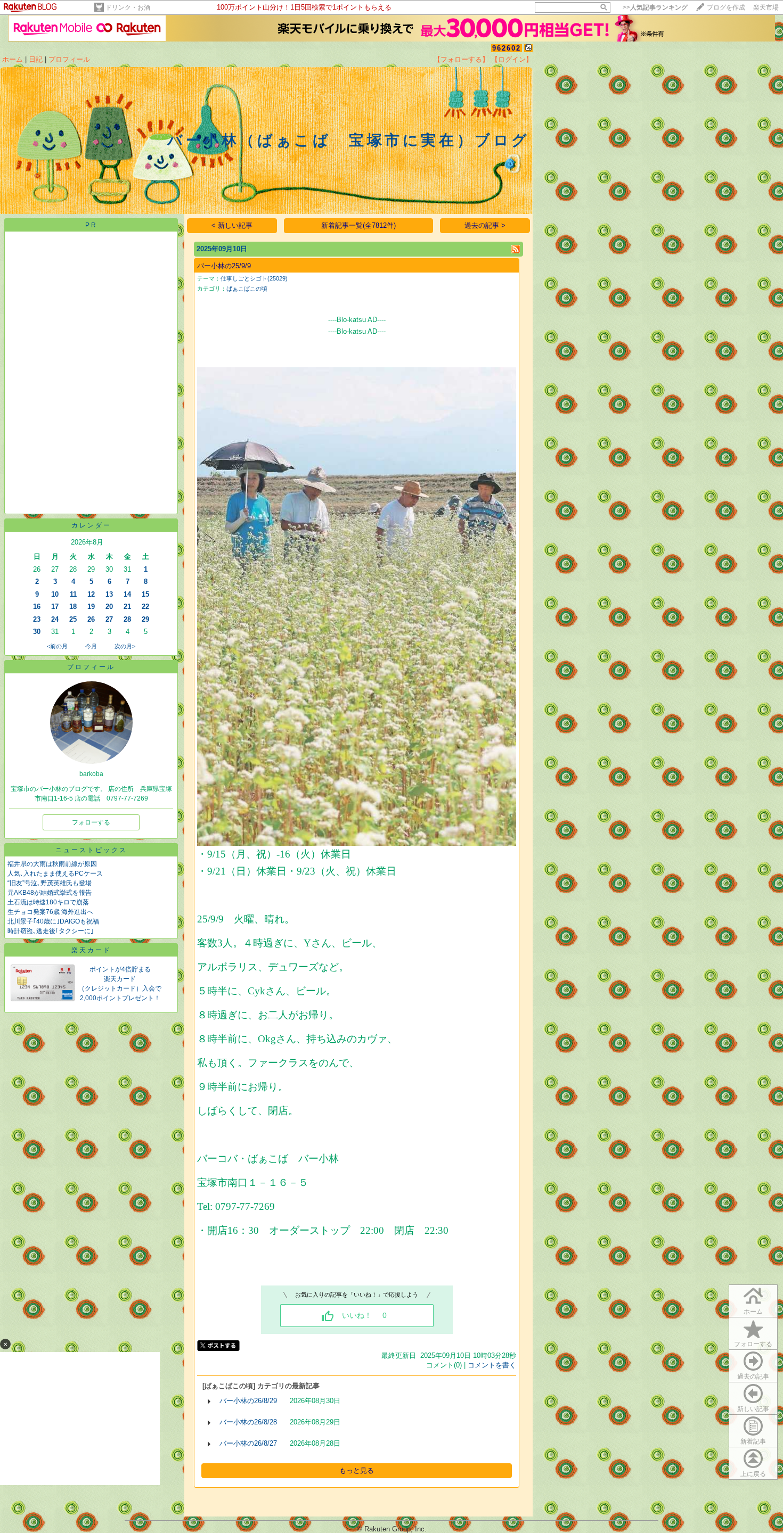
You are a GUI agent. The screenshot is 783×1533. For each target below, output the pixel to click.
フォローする (753, 1344)
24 (55, 619)
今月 (91, 646)
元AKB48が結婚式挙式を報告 (49, 892)
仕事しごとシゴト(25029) (254, 278)
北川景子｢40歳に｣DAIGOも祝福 (53, 921)
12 (91, 594)
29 (145, 619)
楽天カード (91, 950)
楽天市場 (766, 7)
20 (109, 607)
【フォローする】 (461, 59)
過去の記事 (753, 1376)
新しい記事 (753, 1409)
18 (73, 607)
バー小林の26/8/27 (248, 1443)
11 (73, 594)
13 (109, 594)
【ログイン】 (512, 59)
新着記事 (753, 1441)
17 (55, 607)
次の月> (125, 646)
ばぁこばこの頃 (246, 288)
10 (55, 594)
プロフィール (69, 59)
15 (145, 594)
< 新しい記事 (231, 225)
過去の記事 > (484, 225)
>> (655, 7)
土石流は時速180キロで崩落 (48, 902)
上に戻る (753, 1474)
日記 (36, 59)
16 (36, 607)
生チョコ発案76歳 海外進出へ (50, 912)
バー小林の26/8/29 (248, 1401)
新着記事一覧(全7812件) (358, 225)
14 (127, 594)
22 (145, 607)
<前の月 (57, 646)
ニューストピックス (91, 850)
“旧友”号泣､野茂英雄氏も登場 (49, 883)
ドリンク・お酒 (127, 7)
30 (36, 632)
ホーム (12, 59)
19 (91, 607)
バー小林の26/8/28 (248, 1422)
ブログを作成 (726, 7)
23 (36, 619)
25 (73, 619)
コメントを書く (492, 1365)
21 (127, 607)
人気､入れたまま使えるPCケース (55, 873)
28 (127, 619)
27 (109, 619)
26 (91, 619)
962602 (506, 48)
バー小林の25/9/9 (224, 266)
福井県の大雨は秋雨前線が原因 (52, 864)
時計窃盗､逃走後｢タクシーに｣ (50, 931)
